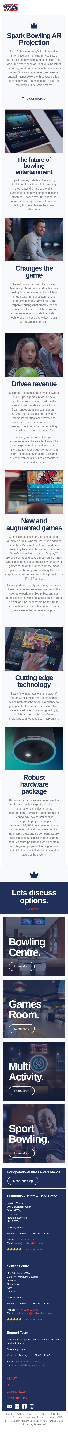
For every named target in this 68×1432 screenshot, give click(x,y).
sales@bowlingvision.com (28, 1243)
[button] (61, 8)
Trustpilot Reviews (32, 1249)
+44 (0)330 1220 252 (27, 1361)
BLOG (11, 1385)
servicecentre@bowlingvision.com (33, 1313)
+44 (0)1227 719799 (27, 1309)
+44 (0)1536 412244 (27, 1239)
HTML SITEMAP (17, 1398)
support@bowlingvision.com (29, 1365)
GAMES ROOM (16, 1391)
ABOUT (12, 1378)
